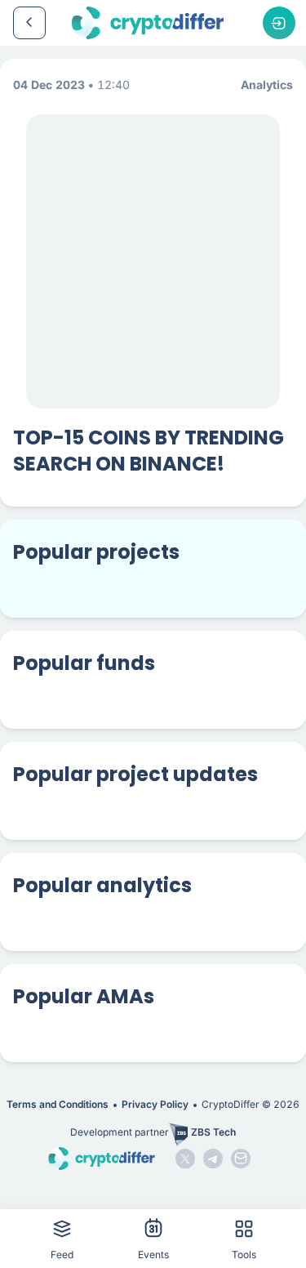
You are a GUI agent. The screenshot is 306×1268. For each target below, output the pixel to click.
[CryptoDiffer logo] (148, 23)
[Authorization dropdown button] (279, 23)
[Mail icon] (241, 1158)
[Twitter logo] (185, 1158)
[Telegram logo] (213, 1158)
